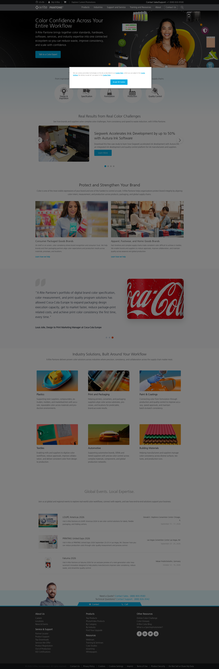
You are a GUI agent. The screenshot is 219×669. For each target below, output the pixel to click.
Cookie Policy (119, 73)
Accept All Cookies (119, 82)
